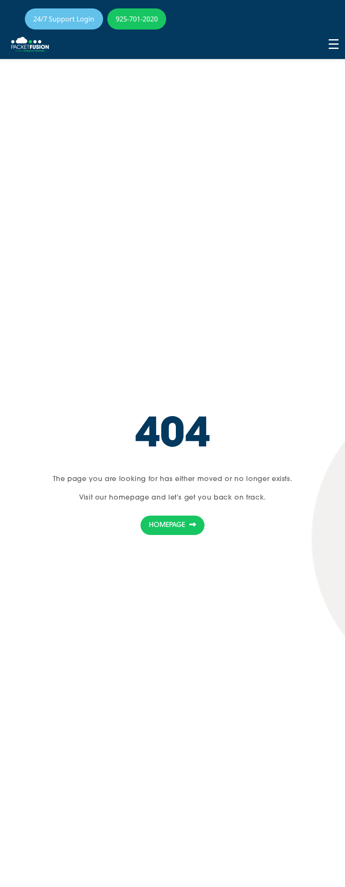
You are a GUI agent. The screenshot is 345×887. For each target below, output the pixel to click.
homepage (129, 498)
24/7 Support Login (63, 19)
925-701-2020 (137, 19)
